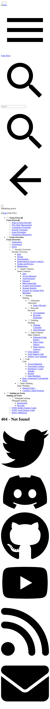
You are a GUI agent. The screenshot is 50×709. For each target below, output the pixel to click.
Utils (24, 361)
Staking (25, 298)
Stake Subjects (34, 335)
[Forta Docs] (4, 5)
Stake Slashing (23, 386)
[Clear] (2, 206)
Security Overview (20, 252)
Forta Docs (5, 55)
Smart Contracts (24, 271)
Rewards (31, 310)
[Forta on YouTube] (25, 603)
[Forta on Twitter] (25, 471)
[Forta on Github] (25, 560)
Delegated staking (19, 401)
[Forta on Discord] (25, 510)
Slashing (31, 323)
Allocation (32, 303)
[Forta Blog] (25, 658)
